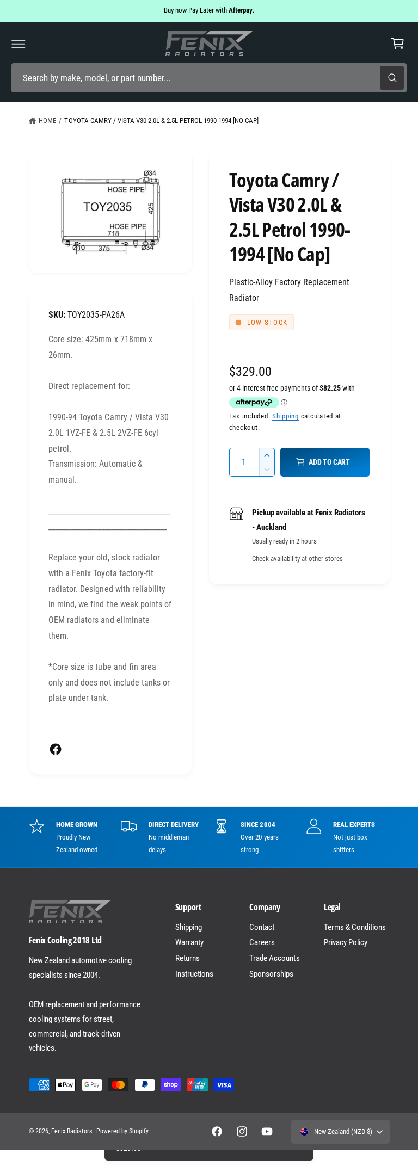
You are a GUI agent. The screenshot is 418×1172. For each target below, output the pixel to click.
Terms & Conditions (355, 927)
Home (47, 120)
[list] (209, 837)
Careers (262, 942)
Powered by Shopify (122, 1131)
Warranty (189, 942)
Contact (261, 927)
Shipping (285, 416)
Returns (187, 958)
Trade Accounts (274, 958)
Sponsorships (271, 974)
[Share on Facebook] (55, 749)
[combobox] (209, 78)
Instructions (194, 974)
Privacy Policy (345, 942)
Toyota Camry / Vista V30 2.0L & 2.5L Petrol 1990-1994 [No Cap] (161, 120)
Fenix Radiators (71, 1131)
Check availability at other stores (297, 558)
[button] (18, 43)
